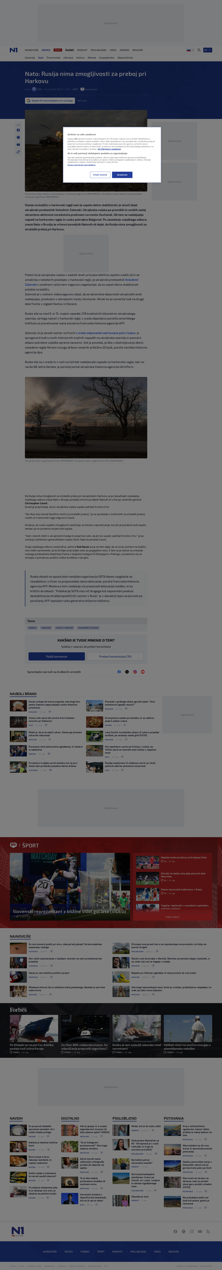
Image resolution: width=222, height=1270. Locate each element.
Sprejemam (122, 175)
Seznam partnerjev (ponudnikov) (81, 165)
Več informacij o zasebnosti (109, 149)
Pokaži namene (100, 175)
